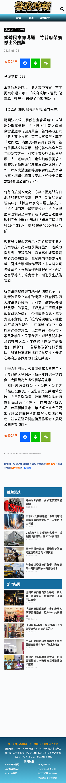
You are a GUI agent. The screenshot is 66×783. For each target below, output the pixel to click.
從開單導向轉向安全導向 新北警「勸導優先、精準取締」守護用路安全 (44, 596)
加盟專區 (43, 744)
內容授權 (53, 744)
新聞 (18, 17)
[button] (19, 17)
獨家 (31, 17)
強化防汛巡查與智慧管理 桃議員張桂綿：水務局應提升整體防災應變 (44, 660)
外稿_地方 (11, 29)
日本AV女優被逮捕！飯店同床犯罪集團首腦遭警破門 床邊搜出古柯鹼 (44, 520)
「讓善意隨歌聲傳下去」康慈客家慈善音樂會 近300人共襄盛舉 (44, 612)
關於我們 (12, 744)
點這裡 (27, 467)
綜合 (21, 29)
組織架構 (23, 744)
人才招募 (33, 744)
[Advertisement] (33, 704)
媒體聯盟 (45, 17)
